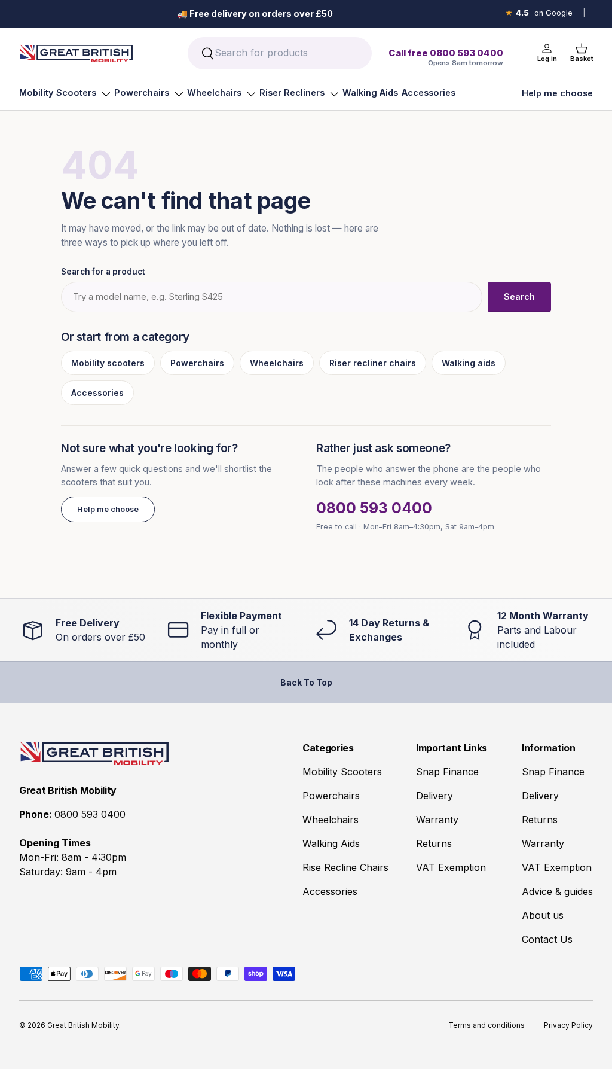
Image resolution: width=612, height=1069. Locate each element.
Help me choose (557, 93)
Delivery (434, 796)
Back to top (306, 682)
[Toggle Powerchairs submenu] (179, 94)
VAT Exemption (451, 867)
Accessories (428, 92)
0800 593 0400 (374, 508)
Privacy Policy (568, 1025)
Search (519, 296)
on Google (539, 12)
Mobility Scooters (57, 92)
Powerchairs (141, 92)
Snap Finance (447, 772)
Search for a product (103, 271)
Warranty (437, 820)
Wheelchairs (214, 92)
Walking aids (468, 363)
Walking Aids (370, 92)
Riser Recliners (292, 92)
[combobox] (280, 53)
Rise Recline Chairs (345, 867)
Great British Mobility (83, 1025)
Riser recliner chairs (372, 363)
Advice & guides (557, 891)
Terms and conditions (486, 1025)
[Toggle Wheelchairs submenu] (251, 94)
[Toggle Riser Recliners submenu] (334, 94)
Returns (434, 843)
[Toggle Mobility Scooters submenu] (106, 94)
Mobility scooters (108, 363)
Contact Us (547, 939)
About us (543, 915)
